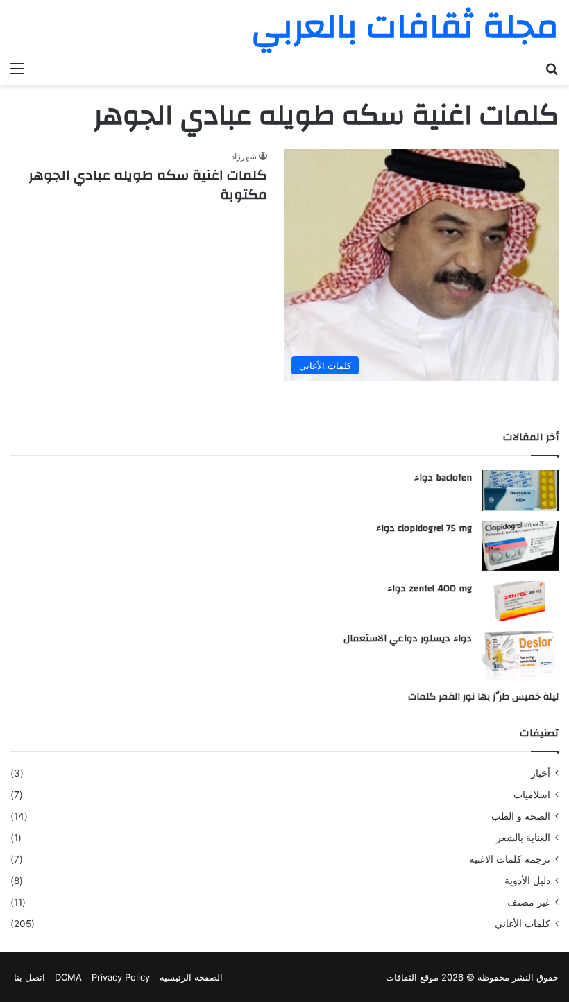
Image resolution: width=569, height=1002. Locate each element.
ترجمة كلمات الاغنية (509, 859)
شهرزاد (244, 156)
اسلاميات (531, 794)
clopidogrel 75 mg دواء (424, 528)
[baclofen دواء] (520, 490)
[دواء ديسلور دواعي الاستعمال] (520, 655)
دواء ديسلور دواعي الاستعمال (407, 639)
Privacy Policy (121, 977)
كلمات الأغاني (522, 923)
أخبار (540, 773)
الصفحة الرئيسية (191, 977)
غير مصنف (528, 902)
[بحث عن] (552, 68)
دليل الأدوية (527, 880)
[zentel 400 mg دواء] (520, 601)
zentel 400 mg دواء (429, 589)
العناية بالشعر (523, 837)
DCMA (68, 977)
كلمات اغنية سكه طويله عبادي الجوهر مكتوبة (147, 184)
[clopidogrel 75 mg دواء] (520, 546)
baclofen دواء (443, 478)
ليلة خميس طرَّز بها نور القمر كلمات (483, 697)
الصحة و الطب (520, 816)
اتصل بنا (29, 977)
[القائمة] (17, 68)
